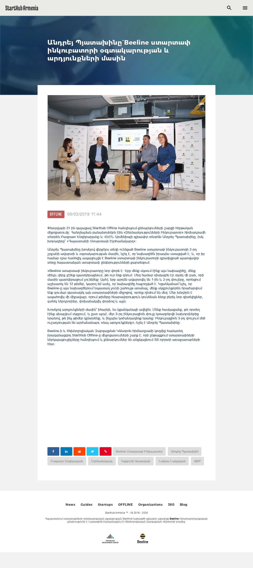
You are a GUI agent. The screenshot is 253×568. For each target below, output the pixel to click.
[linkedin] (66, 451)
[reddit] (79, 451)
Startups (105, 504)
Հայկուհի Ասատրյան (135, 461)
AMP (197, 461)
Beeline (174, 518)
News (70, 504)
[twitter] (92, 451)
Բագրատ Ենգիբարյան (67, 461)
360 (171, 504)
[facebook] (53, 451)
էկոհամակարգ (102, 461)
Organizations (150, 504)
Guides (87, 504)
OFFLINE (56, 214)
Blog (183, 504)
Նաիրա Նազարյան (172, 461)
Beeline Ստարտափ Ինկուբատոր (139, 451)
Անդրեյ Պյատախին (184, 451)
